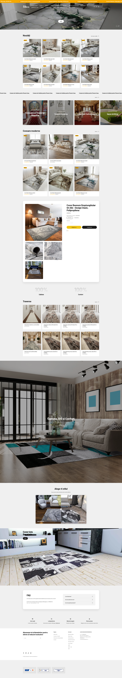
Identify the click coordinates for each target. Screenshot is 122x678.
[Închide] (119, 663)
